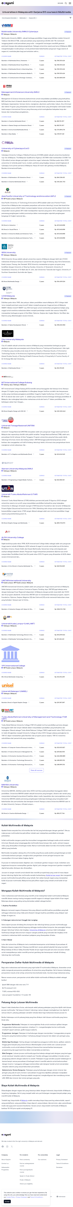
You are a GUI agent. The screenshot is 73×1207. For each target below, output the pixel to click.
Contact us (5, 1163)
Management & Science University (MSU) (20, 92)
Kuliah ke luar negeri (53, 875)
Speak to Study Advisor (27, 1176)
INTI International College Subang (17, 382)
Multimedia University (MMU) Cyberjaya (20, 31)
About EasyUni (6, 1159)
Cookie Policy (10, 1197)
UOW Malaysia (8, 296)
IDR (60, 3)
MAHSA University (10, 785)
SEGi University (9, 252)
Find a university (25, 1159)
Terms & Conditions (36, 1197)
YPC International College (13, 666)
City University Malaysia (13, 339)
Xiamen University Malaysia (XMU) (17, 469)
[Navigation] (69, 3)
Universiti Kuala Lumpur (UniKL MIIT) (18, 624)
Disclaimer (59, 1167)
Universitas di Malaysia (37, 930)
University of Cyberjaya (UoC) (15, 148)
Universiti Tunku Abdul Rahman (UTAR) (20, 494)
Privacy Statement (22, 1197)
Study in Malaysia (25, 1180)
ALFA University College (13, 537)
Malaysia (24, 1100)
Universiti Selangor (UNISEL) (14, 691)
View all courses (36, 770)
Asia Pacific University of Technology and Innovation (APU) (29, 196)
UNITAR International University (16, 580)
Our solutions (42, 1159)
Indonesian (62, 1196)
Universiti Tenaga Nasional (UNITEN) (18, 426)
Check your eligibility (26, 1184)
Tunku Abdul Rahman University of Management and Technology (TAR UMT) (34, 718)
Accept (7, 1201)
